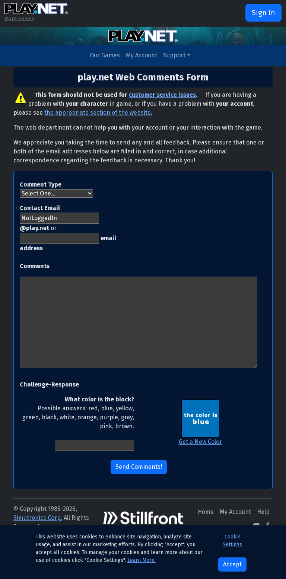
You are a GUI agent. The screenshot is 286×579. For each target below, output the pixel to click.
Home (206, 511)
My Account (141, 55)
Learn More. (141, 560)
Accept (232, 564)
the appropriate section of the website (97, 112)
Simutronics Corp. (37, 517)
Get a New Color (200, 441)
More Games (19, 18)
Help (263, 511)
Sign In (263, 12)
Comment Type (40, 184)
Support (174, 55)
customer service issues (162, 94)
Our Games (105, 55)
